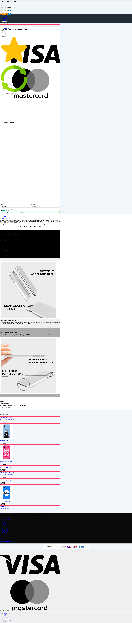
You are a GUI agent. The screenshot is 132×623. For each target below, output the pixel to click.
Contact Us (4, 528)
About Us (3, 521)
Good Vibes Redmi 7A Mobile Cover (6, 461)
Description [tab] (4, 216)
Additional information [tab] (6, 217)
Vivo (5, 19)
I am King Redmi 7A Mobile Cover (6, 480)
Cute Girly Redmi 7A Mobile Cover (6, 508)
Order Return (4, 524)
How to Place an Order (6, 519)
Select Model (33, 204)
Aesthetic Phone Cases (8, 22)
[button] (3, 16)
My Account (4, 527)
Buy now (7, 210)
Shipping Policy (5, 530)
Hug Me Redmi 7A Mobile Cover (6, 440)
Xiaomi (5, 20)
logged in (6, 407)
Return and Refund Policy (6, 529)
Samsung (6, 18)
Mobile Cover (4, 14)
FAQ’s (3, 520)
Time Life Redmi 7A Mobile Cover (6, 467)
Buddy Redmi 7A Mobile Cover (5, 501)
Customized (4, 619)
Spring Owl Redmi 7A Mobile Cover (6, 474)
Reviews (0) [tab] (4, 218)
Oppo (5, 17)
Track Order (4, 3)
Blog (3, 522)
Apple (5, 15)
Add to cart (2, 210)
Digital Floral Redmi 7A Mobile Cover (7, 419)
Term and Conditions (6, 531)
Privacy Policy (4, 532)
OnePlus (5, 16)
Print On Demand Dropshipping (6, 541)
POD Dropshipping (5, 4)
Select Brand (3, 204)
